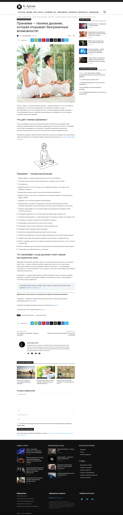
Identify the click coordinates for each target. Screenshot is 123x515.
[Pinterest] (43, 40)
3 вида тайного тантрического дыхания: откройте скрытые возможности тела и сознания (96, 59)
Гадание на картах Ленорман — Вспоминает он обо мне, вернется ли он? (65, 382)
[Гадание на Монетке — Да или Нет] (52, 451)
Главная (19, 17)
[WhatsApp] (36, 40)
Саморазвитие (27, 17)
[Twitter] (67, 40)
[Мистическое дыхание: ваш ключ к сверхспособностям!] (83, 43)
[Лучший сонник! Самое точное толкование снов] (52, 475)
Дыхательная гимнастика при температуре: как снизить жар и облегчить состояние (97, 33)
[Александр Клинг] (18, 36)
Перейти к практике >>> (33, 287)
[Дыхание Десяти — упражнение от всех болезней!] (83, 26)
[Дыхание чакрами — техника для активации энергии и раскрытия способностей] (83, 51)
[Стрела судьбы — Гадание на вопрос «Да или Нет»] (52, 459)
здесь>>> (56, 305)
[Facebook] (63, 40)
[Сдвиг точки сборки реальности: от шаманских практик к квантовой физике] (21, 451)
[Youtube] (39, 353)
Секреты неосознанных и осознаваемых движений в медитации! (24, 382)
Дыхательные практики (39, 17)
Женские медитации (42, 378)
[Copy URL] (59, 40)
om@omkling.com (58, 498)
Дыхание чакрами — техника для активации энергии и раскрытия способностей (96, 50)
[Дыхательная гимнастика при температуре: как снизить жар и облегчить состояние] (83, 34)
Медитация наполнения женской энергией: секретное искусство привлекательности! (45, 382)
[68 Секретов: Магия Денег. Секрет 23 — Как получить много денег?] (52, 467)
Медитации (20, 378)
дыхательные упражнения (28, 315)
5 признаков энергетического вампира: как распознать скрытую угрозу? (34, 479)
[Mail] (28, 353)
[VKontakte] (35, 353)
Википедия (32, 301)
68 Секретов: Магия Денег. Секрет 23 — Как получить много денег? (64, 466)
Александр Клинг (26, 35)
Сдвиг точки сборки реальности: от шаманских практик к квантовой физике (34, 450)
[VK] (40, 40)
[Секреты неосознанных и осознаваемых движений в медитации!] (26, 372)
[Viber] (47, 40)
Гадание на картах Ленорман (63, 378)
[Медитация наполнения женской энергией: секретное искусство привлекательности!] (46, 372)
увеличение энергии (41, 315)
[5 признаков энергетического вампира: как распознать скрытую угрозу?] (21, 480)
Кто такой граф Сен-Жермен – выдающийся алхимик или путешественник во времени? (92, 74)
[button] (104, 11)
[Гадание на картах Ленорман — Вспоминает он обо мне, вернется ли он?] (66, 372)
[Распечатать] (55, 40)
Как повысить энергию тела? (91, 79)
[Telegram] (32, 40)
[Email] (51, 40)
